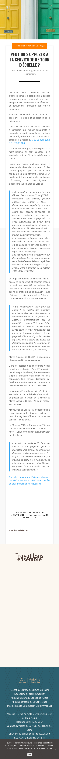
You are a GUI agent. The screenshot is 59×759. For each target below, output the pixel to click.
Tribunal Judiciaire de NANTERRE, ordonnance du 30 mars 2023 (29, 515)
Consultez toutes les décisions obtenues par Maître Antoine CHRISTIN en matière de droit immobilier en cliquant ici (29, 480)
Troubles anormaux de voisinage (30, 45)
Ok (29, 755)
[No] (55, 749)
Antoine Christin (22, 70)
